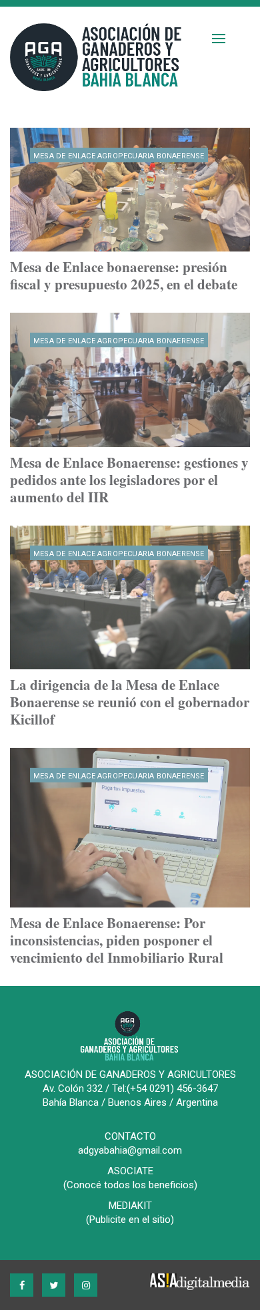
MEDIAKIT (130, 1206)
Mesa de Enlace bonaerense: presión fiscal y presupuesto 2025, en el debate (123, 275)
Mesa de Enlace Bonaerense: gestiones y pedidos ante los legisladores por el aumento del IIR (129, 479)
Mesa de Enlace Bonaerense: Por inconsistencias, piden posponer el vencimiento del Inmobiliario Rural (116, 940)
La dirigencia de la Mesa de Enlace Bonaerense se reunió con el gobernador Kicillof (129, 702)
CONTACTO (130, 1136)
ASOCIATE (130, 1171)
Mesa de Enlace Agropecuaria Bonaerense (119, 156)
